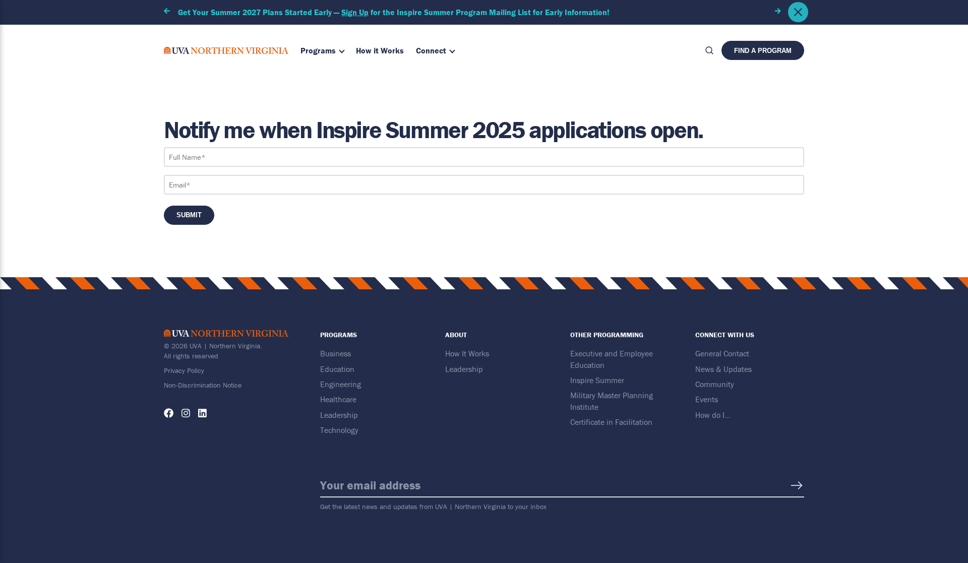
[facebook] (168, 413)
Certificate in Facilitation (611, 422)
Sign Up (355, 12)
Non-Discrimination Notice (202, 385)
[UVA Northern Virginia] (226, 50)
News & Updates (723, 369)
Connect (431, 50)
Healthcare (338, 399)
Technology (339, 430)
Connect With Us (724, 334)
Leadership (339, 415)
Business (335, 353)
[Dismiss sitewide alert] (798, 12)
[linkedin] (202, 413)
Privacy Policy (184, 370)
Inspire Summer (597, 380)
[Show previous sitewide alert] (167, 11)
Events (706, 399)
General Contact (722, 353)
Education (337, 369)
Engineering (340, 384)
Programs (318, 50)
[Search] (709, 50)
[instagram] (186, 413)
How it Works (380, 50)
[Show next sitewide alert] (778, 11)
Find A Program (763, 50)
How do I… (713, 415)
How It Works (467, 353)
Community (714, 384)
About (456, 334)
